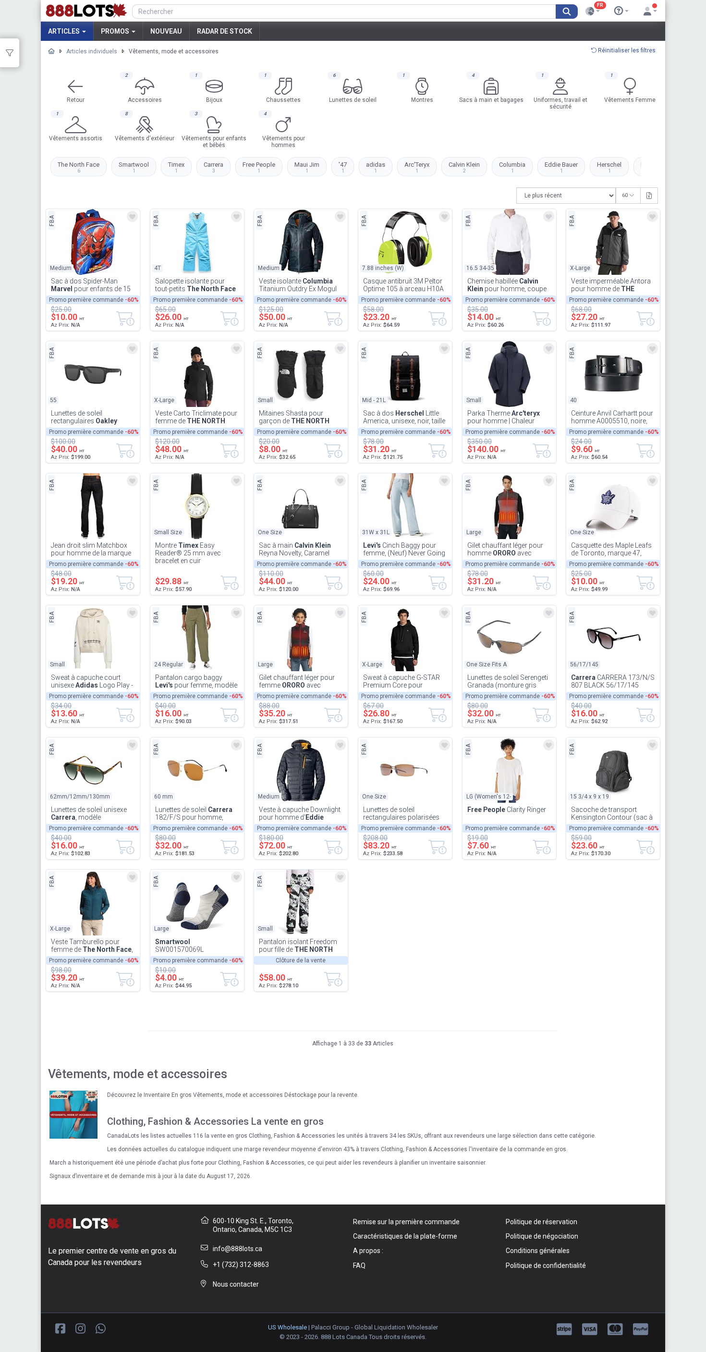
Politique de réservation (541, 1222)
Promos (116, 31)
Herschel (609, 167)
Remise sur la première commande (406, 1222)
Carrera (213, 167)
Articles (64, 31)
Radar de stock (224, 31)
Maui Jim (306, 167)
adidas (375, 167)
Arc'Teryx (416, 167)
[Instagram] (80, 1327)
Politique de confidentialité (546, 1265)
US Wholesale (287, 1327)
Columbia (512, 167)
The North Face (78, 167)
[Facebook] (60, 1327)
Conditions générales (538, 1250)
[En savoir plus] (621, 11)
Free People (259, 167)
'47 (343, 167)
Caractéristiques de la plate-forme (405, 1236)
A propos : (368, 1250)
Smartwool (134, 167)
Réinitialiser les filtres (626, 50)
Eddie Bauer (561, 167)
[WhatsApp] (101, 1327)
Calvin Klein (464, 167)
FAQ (359, 1265)
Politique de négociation (542, 1236)
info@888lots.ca (237, 1249)
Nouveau (166, 31)
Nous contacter (236, 1284)
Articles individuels (91, 51)
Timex (176, 167)
